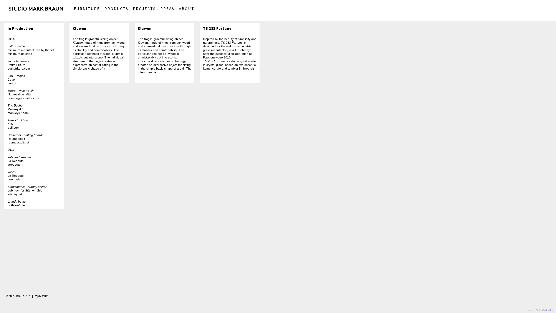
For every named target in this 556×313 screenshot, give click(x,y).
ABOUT (186, 8)
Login (529, 310)
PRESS (167, 8)
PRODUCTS (116, 8)
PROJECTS (144, 8)
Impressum (41, 296)
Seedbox (549, 310)
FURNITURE (87, 8)
